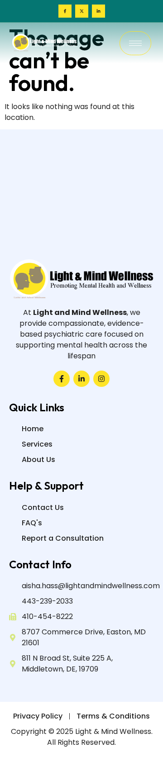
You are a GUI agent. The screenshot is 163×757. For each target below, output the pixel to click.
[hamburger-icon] (135, 43)
